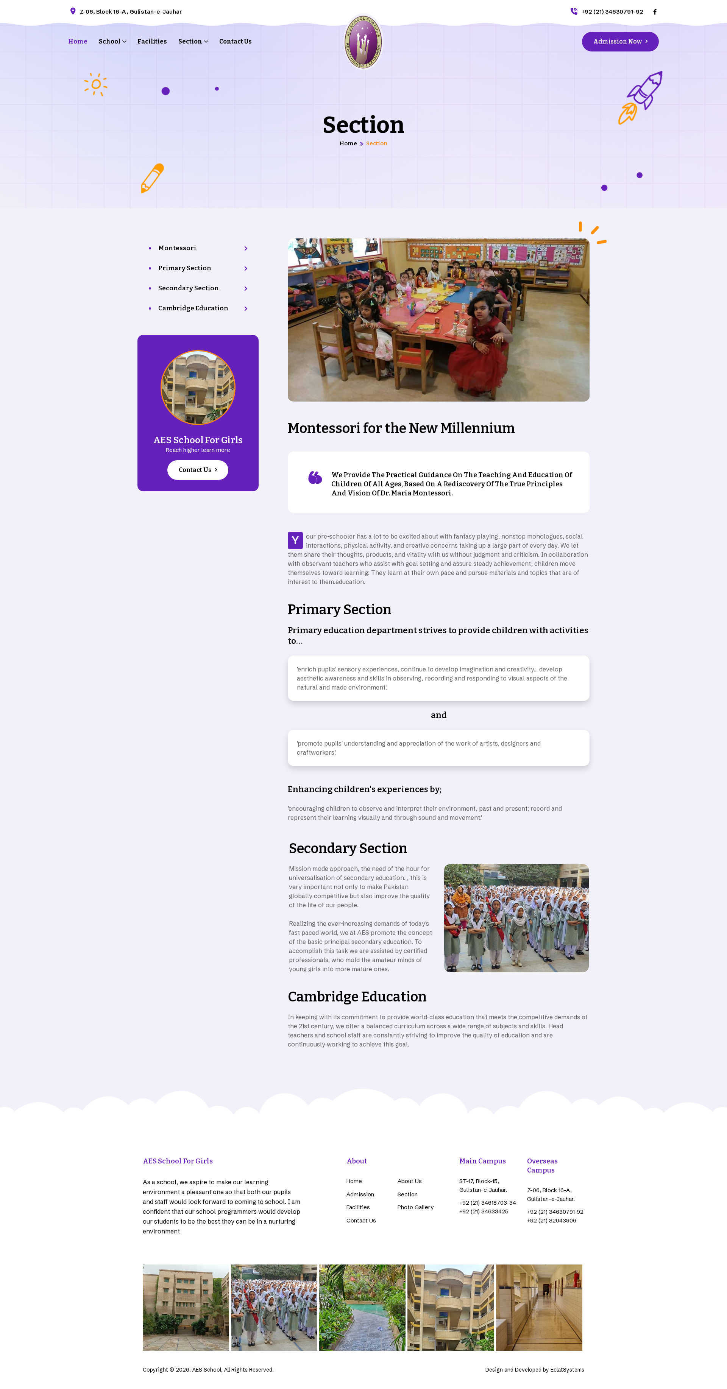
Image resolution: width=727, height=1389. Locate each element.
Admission (360, 1194)
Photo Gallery (416, 1207)
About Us (410, 1181)
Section (190, 41)
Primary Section (184, 268)
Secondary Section (188, 288)
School (109, 41)
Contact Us (235, 41)
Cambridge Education (193, 308)
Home (77, 41)
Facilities (152, 41)
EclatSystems (567, 1369)
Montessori (177, 248)
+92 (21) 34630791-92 (612, 11)
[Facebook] (655, 11)
